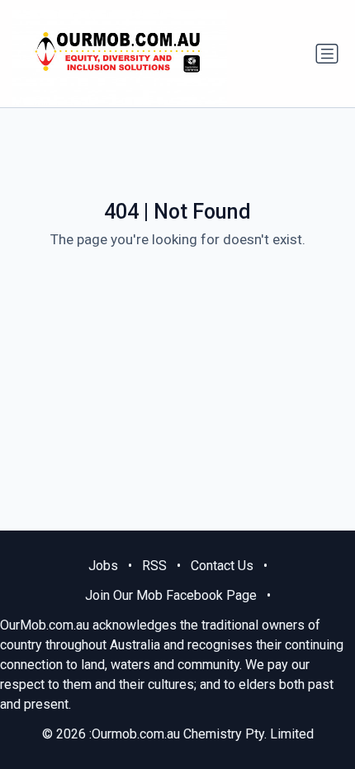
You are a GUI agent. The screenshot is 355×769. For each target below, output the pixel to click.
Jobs (103, 565)
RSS (154, 565)
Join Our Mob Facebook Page (171, 595)
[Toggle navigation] (327, 53)
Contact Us (222, 565)
